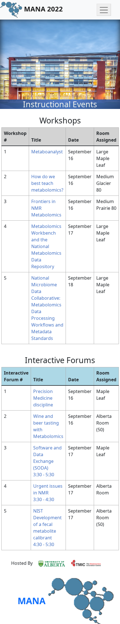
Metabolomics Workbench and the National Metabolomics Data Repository (46, 246)
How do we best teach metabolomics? (47, 183)
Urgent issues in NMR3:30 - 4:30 (48, 492)
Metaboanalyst (47, 152)
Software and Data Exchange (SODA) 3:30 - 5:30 (47, 461)
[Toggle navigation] (104, 10)
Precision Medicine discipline (43, 398)
